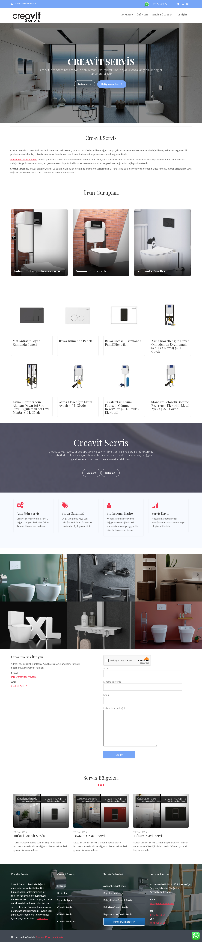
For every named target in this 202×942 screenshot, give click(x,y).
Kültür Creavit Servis (148, 835)
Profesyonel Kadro (120, 513)
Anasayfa (127, 14)
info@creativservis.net (162, 903)
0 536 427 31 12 (19, 685)
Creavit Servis (64, 907)
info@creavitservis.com (23, 676)
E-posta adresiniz (112, 681)
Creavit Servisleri (66, 921)
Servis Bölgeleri (162, 14)
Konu (106, 694)
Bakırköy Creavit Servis (115, 907)
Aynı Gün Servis (28, 513)
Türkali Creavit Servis (29, 835)
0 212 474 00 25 (160, 4)
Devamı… (42, 918)
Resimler (62, 893)
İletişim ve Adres (110, 84)
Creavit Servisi (64, 914)
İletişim (182, 14)
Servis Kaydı (160, 513)
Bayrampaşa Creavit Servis (117, 914)
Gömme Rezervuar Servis (23, 159)
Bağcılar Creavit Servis (115, 893)
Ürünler (142, 14)
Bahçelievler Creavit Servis (117, 900)
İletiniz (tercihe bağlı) (114, 708)
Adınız (106, 668)
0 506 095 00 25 (157, 922)
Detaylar (83, 84)
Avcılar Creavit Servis (114, 885)
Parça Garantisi (73, 513)
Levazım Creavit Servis (89, 835)
